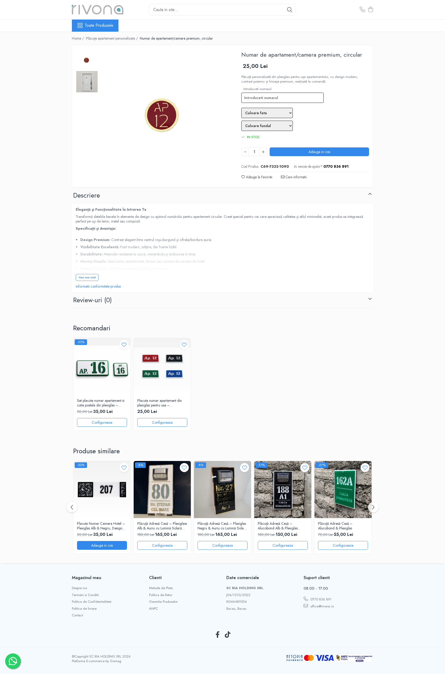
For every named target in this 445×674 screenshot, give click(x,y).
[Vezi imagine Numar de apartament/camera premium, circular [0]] (87, 59)
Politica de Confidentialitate (91, 601)
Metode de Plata (161, 588)
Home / (78, 38)
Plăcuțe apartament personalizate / (112, 38)
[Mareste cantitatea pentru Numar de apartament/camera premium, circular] (263, 151)
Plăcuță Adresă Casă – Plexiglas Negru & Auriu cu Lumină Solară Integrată (222, 525)
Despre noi (79, 588)
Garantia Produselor (163, 601)
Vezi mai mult (87, 277)
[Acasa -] (97, 9)
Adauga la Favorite (258, 177)
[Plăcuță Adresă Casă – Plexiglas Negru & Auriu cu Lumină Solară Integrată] (222, 489)
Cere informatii (296, 177)
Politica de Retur (160, 595)
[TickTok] (227, 635)
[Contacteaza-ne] (362, 10)
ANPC (153, 608)
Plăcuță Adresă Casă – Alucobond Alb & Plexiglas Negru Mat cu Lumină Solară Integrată (279, 525)
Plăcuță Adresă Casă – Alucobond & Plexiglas (335, 525)
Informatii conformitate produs (98, 286)
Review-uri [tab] (92, 300)
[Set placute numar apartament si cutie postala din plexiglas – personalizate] (102, 366)
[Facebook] (217, 635)
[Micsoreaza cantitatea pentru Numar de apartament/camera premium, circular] (245, 151)
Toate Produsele (99, 25)
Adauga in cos (319, 151)
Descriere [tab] (86, 195)
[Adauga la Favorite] (124, 344)
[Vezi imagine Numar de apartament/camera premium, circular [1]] (87, 81)
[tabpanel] (164, 113)
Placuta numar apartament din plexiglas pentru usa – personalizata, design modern (159, 402)
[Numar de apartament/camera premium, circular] (164, 113)
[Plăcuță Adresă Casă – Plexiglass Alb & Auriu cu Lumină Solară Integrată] (162, 489)
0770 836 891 (320, 599)
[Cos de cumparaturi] (370, 10)
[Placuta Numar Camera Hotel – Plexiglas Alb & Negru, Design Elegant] (102, 489)
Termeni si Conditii (85, 595)
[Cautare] (290, 9)
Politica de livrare (84, 608)
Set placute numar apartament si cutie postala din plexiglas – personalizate (100, 402)
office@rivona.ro (321, 606)
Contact (77, 615)
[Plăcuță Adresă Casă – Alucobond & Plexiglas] (343, 489)
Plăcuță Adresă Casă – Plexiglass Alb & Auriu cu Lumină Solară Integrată (162, 525)
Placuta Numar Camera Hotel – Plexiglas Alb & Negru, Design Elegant (101, 525)
